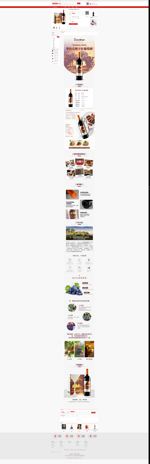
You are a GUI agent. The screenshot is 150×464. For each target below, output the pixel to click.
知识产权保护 (61, 446)
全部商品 (54, 38)
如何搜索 (61, 442)
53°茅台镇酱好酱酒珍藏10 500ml (57, 52)
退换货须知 (77, 444)
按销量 (56, 35)
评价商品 (94, 412)
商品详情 (63, 32)
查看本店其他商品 (55, 63)
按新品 (52, 35)
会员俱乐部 (97, 0)
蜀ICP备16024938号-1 (78, 454)
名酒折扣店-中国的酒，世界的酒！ (57, 0)
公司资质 (85, 446)
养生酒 (53, 44)
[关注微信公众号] (149, 186)
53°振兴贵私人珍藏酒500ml (79, 429)
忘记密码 (53, 443)
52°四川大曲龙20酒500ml (63, 429)
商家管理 (89, 0)
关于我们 (93, 0)
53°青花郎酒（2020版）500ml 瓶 (57, 60)
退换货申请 (77, 445)
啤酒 (53, 43)
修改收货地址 (86, 445)
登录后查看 (92, 17)
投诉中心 (53, 447)
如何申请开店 (61, 445)
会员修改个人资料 (86, 443)
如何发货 (61, 444)
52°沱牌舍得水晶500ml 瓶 (71, 429)
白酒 (53, 39)
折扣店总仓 (53, 32)
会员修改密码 (86, 442)
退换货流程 (77, 443)
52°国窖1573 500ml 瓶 (56, 55)
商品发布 (85, 444)
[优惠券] (149, 188)
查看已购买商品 (53, 445)
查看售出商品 (61, 443)
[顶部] (149, 189)
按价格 (54, 35)
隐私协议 (53, 446)
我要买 (52, 444)
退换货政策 (77, 442)
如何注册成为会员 (54, 442)
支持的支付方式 (70, 442)
